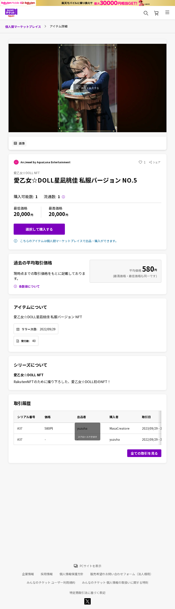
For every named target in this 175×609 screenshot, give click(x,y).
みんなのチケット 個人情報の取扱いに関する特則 (115, 582)
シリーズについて (30, 365)
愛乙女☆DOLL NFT (29, 374)
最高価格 (55, 208)
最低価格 (20, 208)
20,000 (22, 213)
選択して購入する (39, 229)
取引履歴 (22, 403)
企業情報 (28, 574)
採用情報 (47, 574)
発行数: (25, 341)
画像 (22, 143)
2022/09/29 (47, 329)
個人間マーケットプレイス (23, 26)
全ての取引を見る (144, 453)
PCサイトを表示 (90, 566)
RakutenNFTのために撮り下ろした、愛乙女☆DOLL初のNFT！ (62, 381)
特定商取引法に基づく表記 (87, 593)
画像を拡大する (90, 88)
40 (34, 341)
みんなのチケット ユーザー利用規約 (51, 582)
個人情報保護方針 (71, 574)
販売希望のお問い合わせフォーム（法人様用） (121, 574)
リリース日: (29, 329)
